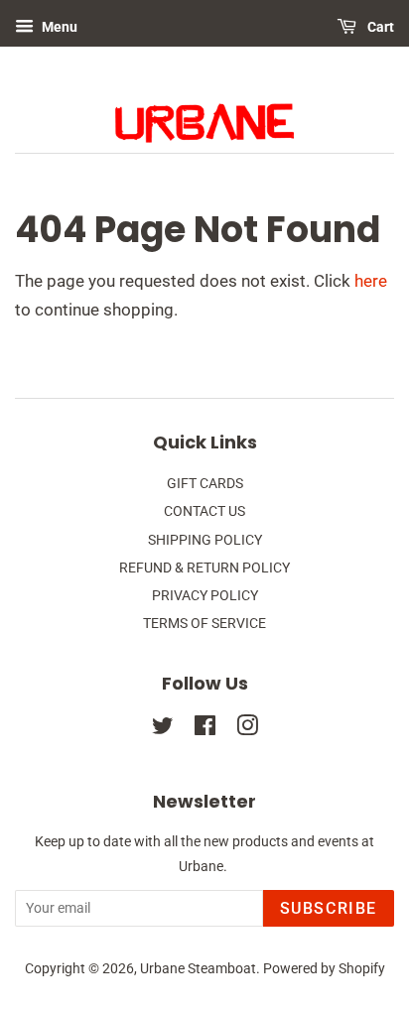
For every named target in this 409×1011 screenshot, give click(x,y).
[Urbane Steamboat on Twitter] (163, 729)
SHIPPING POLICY (205, 540)
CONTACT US (204, 511)
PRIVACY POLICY (205, 595)
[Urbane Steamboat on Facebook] (205, 729)
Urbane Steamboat (198, 968)
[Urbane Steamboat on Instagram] (247, 729)
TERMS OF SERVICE (204, 623)
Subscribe (328, 908)
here (370, 281)
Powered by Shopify (324, 968)
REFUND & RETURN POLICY (204, 568)
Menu (58, 27)
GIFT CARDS (205, 483)
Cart (379, 27)
